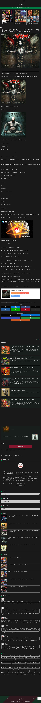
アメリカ (21, 302)
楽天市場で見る (25, 293)
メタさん (20, 469)
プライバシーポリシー (20, 698)
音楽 (17, 302)
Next (40, 17)
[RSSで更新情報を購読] (20, 320)
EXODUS (3, 302)
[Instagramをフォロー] (10, 318)
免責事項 (33, 698)
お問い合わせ (20, 699)
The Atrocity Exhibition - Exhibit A (17, 290)
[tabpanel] (8, 17)
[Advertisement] (20, 330)
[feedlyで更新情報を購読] (30, 318)
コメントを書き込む (20, 446)
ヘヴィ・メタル (33, 302)
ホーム (7, 698)
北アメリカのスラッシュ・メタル (10, 302)
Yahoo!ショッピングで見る (15, 295)
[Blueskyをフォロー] (30, 315)
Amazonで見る (15, 293)
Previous (0, 17)
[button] (35, 309)
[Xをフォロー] (10, 315)
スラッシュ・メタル (26, 302)
